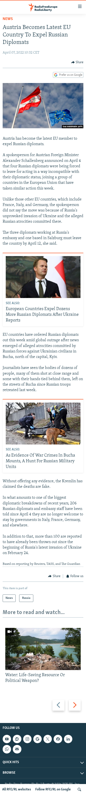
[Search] (79, 789)
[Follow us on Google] (37, 739)
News (8, 19)
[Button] (77, 62)
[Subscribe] (17, 749)
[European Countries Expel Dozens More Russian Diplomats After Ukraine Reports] (43, 277)
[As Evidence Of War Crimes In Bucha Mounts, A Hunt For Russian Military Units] (43, 423)
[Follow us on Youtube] (7, 739)
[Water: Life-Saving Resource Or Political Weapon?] (43, 649)
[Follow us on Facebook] (58, 739)
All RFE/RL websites (16, 789)
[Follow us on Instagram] (27, 739)
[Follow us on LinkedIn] (68, 739)
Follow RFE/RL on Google (53, 789)
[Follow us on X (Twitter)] (47, 739)
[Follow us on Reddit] (17, 739)
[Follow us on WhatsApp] (7, 749)
